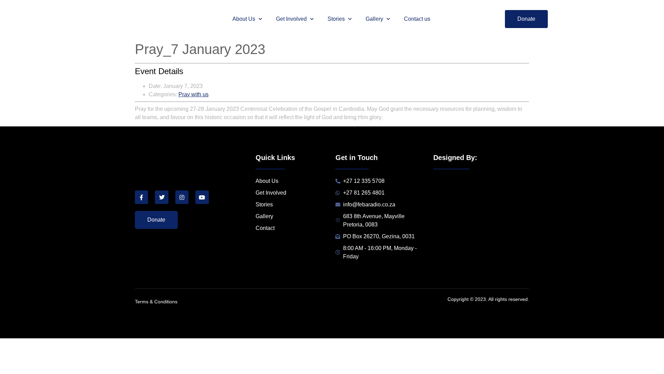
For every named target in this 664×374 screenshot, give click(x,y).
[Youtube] (202, 197)
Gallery (374, 19)
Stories (336, 19)
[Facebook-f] (141, 197)
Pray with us (193, 94)
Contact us (417, 19)
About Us (243, 19)
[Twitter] (161, 197)
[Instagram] (181, 197)
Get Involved (291, 19)
